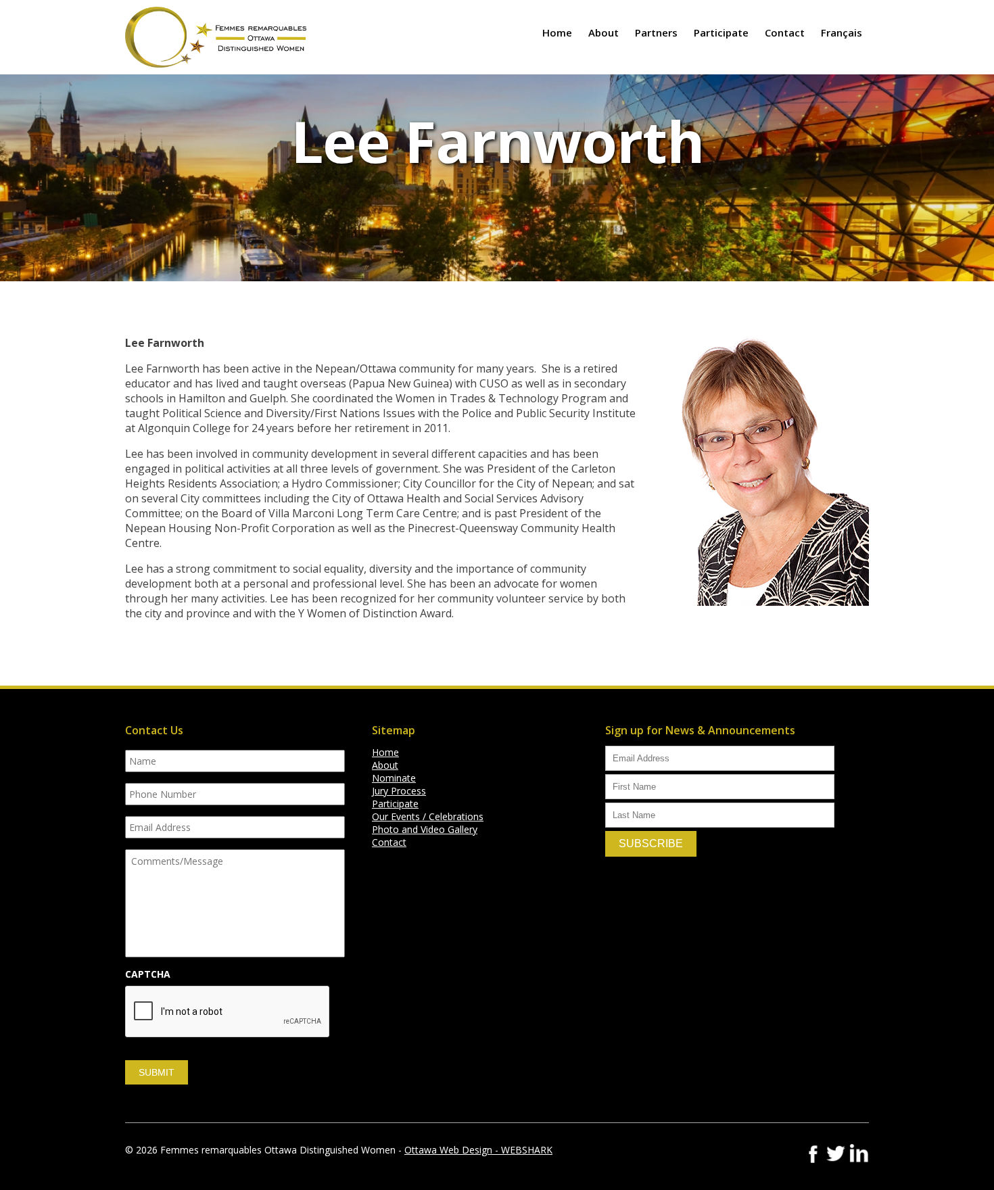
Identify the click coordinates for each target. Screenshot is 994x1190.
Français (841, 32)
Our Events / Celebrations (427, 816)
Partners (656, 32)
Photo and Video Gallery (424, 829)
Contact (785, 32)
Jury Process (399, 790)
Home (557, 32)
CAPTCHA (147, 974)
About (603, 32)
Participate (721, 32)
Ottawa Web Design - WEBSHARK (478, 1149)
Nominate (394, 777)
